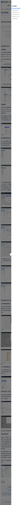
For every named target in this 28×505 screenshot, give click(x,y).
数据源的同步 (15, 10)
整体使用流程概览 (16, 8)
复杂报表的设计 (15, 12)
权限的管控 (14, 18)
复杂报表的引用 (15, 14)
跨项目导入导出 (15, 16)
